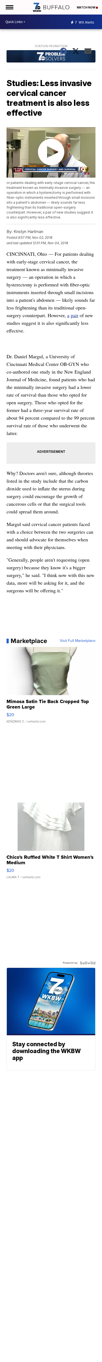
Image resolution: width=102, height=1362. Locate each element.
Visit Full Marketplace (77, 641)
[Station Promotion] (51, 57)
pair (74, 315)
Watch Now (86, 7)
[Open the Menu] (9, 7)
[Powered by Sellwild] (87, 963)
